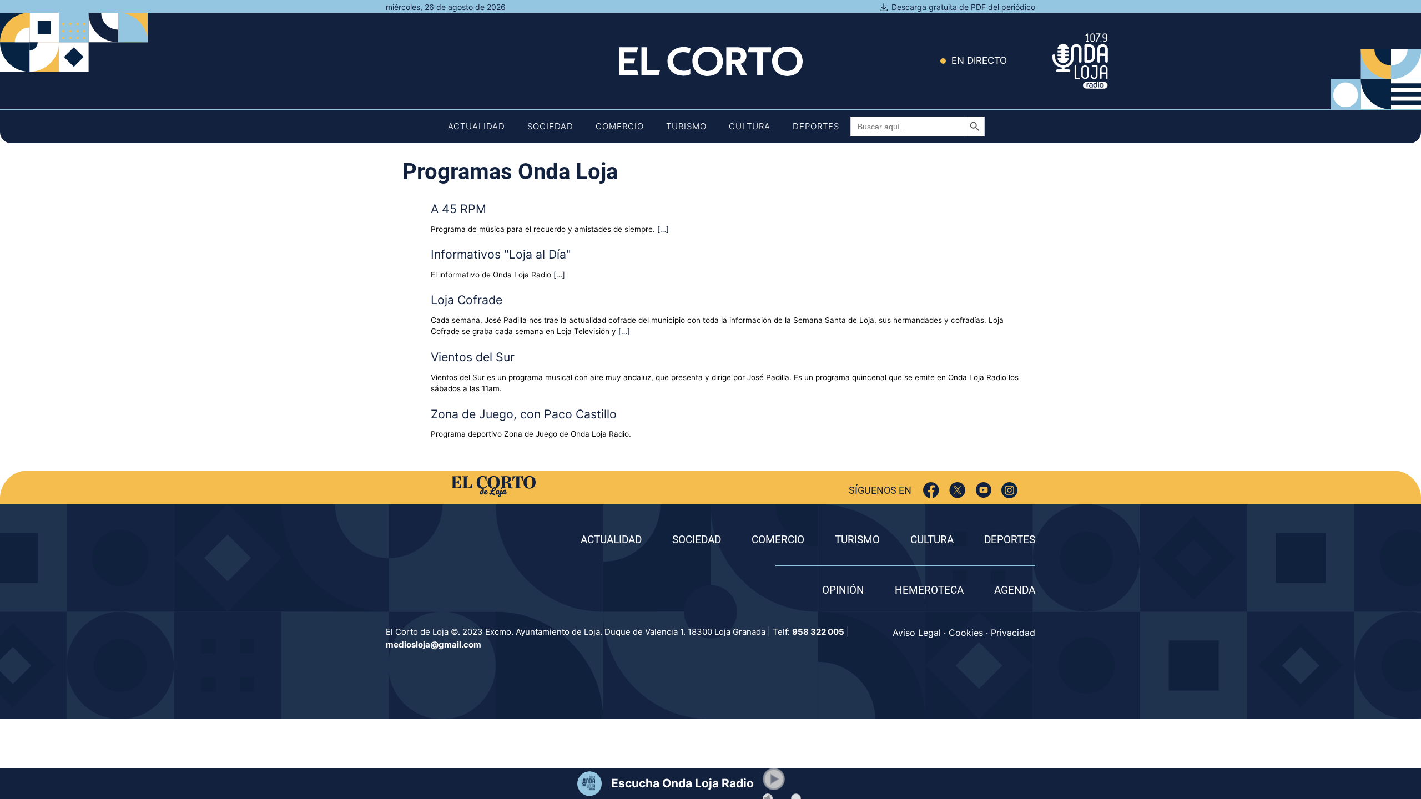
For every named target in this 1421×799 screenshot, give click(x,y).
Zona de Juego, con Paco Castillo (524, 414)
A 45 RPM (458, 208)
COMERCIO (778, 539)
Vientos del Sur (473, 357)
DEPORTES (1009, 539)
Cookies (966, 632)
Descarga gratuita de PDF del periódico (963, 7)
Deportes (816, 126)
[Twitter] (957, 490)
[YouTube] (983, 490)
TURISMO (857, 539)
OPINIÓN (843, 590)
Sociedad (550, 126)
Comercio (620, 126)
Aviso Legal (917, 632)
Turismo (686, 126)
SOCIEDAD (696, 539)
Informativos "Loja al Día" (501, 254)
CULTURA (932, 539)
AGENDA (1014, 590)
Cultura (749, 126)
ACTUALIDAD (611, 539)
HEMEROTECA (929, 590)
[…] (663, 229)
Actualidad (476, 126)
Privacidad (1013, 632)
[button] (774, 779)
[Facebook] (931, 490)
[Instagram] (1009, 490)
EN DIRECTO (979, 60)
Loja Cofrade (466, 299)
